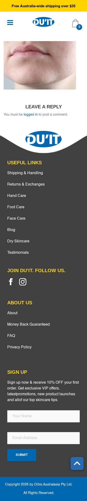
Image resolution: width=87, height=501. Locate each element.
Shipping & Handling (25, 173)
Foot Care (15, 207)
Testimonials (18, 253)
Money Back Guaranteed (28, 325)
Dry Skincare (18, 241)
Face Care (16, 219)
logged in (31, 114)
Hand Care (16, 196)
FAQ (11, 336)
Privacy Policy (19, 347)
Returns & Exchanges (26, 185)
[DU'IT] (43, 21)
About (12, 313)
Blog (11, 230)
